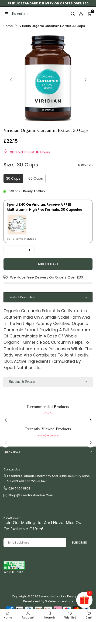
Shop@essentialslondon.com (30, 495)
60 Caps (35, 178)
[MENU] (6, 14)
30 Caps (13, 178)
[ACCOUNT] (81, 14)
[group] (48, 78)
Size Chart (85, 165)
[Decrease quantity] (9, 250)
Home (8, 26)
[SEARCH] (73, 14)
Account (28, 617)
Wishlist (70, 617)
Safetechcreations (59, 601)
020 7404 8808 (19, 488)
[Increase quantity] (29, 250)
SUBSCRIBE (79, 542)
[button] (85, 79)
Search (49, 617)
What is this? (13, 572)
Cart (89, 617)
